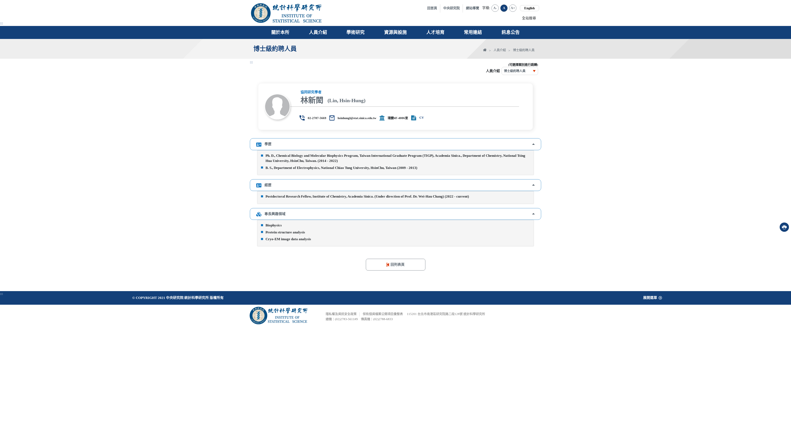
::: (1, 23)
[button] (395, 144)
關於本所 (280, 32)
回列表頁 (398, 265)
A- (495, 8)
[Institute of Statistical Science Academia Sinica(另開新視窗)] (297, 18)
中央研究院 (451, 8)
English (529, 8)
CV (421, 117)
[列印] (784, 227)
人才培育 (435, 32)
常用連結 (473, 32)
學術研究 (355, 32)
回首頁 (432, 8)
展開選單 (650, 298)
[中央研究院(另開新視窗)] (261, 13)
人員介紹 (318, 32)
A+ (513, 8)
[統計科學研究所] (297, 7)
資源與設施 (395, 32)
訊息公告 (511, 32)
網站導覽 (472, 8)
